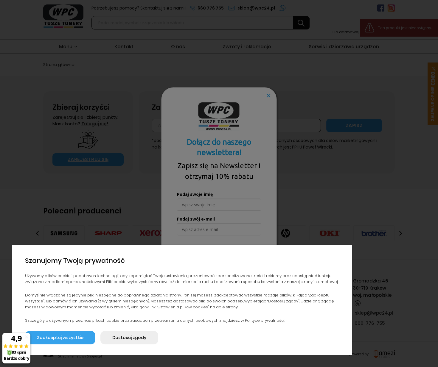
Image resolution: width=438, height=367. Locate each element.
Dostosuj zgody (129, 338)
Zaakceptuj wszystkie (60, 338)
